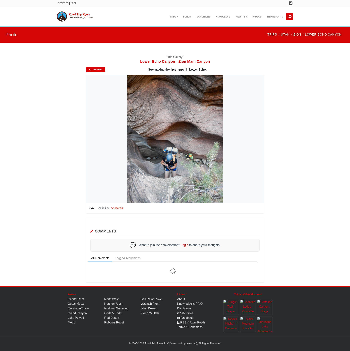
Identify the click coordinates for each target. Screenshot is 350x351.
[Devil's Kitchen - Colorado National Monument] (231, 324)
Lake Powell (76, 317)
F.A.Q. (199, 303)
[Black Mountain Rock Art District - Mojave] (248, 324)
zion (297, 34)
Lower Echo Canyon (323, 34)
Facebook (186, 317)
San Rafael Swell (152, 299)
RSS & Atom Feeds (192, 322)
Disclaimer (184, 308)
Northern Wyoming (116, 308)
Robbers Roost (114, 322)
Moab (71, 322)
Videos (257, 16)
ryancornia (117, 207)
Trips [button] (173, 16)
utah (285, 34)
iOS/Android (185, 313)
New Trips (242, 16)
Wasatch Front (150, 303)
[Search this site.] (289, 16)
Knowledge (223, 16)
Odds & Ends (112, 313)
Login (74, 3)
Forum (187, 16)
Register (63, 3)
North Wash (111, 299)
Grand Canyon (77, 313)
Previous (97, 69)
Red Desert (111, 317)
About (181, 299)
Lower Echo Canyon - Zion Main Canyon (175, 61)
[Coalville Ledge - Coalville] (248, 307)
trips (272, 34)
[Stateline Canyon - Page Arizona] (265, 307)
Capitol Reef (76, 299)
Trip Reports (275, 16)
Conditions (203, 16)
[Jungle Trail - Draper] (231, 307)
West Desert (149, 308)
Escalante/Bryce (78, 308)
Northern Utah (113, 303)
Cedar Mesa (76, 303)
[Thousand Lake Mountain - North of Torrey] (265, 324)
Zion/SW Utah (150, 313)
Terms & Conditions (190, 327)
